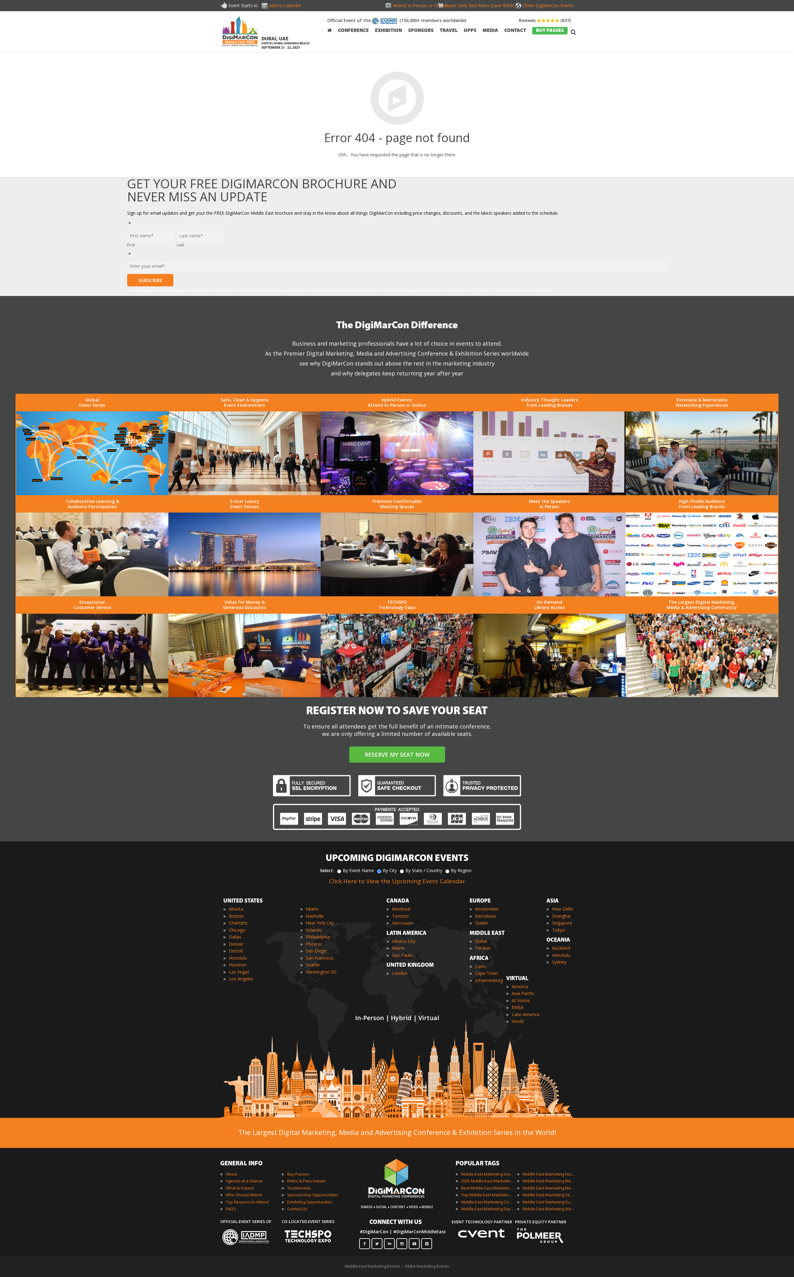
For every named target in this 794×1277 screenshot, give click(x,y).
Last (180, 245)
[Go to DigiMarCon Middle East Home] (240, 32)
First (131, 245)
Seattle (313, 965)
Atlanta (236, 909)
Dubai (481, 941)
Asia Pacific (523, 993)
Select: (327, 870)
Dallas (235, 937)
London (400, 973)
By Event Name (358, 870)
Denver (236, 944)
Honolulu (238, 958)
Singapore (562, 923)
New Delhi (562, 909)
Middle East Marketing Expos (487, 1209)
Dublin (481, 923)
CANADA (397, 901)
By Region (461, 870)
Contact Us (297, 1209)
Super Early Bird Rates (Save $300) (479, 5)
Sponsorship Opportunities (312, 1195)
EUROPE (480, 901)
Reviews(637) (545, 20)
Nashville (315, 916)
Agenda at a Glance (244, 1181)
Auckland (561, 948)
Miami (312, 909)
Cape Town (486, 973)
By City (390, 870)
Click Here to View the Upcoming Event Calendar (397, 881)
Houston (237, 965)
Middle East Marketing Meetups (549, 1188)
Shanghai (561, 916)
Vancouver (402, 923)
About (231, 1174)
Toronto (400, 916)
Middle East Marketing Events (487, 1174)
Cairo (480, 966)
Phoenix (314, 944)
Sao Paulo (402, 955)
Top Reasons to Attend (247, 1202)
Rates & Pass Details (306, 1181)
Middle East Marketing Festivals (549, 1174)
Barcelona (485, 916)
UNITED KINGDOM (410, 965)
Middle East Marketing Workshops (549, 1209)
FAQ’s (231, 1209)
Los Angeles (241, 979)
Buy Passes (298, 1174)
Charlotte (238, 923)
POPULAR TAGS (477, 1164)
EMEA (518, 1007)
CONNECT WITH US (395, 1222)
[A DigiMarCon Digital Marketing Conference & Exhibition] (402, 1200)
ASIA (552, 901)
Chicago (237, 930)
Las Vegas (239, 972)
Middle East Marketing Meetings (549, 1181)
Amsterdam (487, 909)
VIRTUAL (517, 979)
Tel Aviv (483, 948)
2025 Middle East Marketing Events (487, 1181)
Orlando (314, 930)
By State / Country (423, 870)
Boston (236, 916)
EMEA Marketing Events (427, 1266)
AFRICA (479, 958)
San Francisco (320, 958)
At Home (521, 1000)
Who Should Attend (244, 1195)
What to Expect (240, 1188)
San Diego (316, 951)
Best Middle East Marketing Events (487, 1188)
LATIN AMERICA (406, 933)
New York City (320, 923)
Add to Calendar (285, 5)
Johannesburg (489, 980)
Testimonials (299, 1188)
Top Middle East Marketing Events (487, 1195)
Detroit (236, 951)
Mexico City (403, 941)
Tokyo (558, 930)
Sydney (559, 962)
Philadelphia (318, 937)
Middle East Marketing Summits (549, 1202)
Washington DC (321, 972)
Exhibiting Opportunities (309, 1202)
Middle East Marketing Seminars (549, 1195)
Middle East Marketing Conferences (487, 1202)
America (520, 986)
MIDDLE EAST (487, 933)
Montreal (401, 909)
